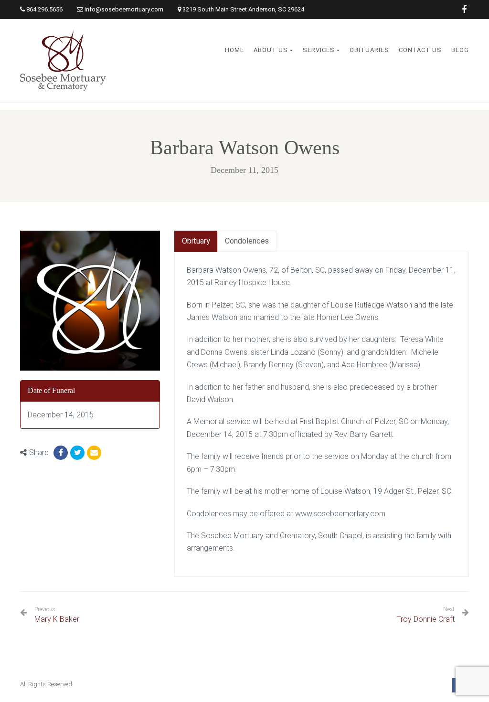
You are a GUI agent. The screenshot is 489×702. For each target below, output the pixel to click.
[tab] (196, 241)
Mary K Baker (56, 615)
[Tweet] (77, 453)
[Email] (94, 453)
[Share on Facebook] (60, 453)
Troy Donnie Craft (426, 619)
